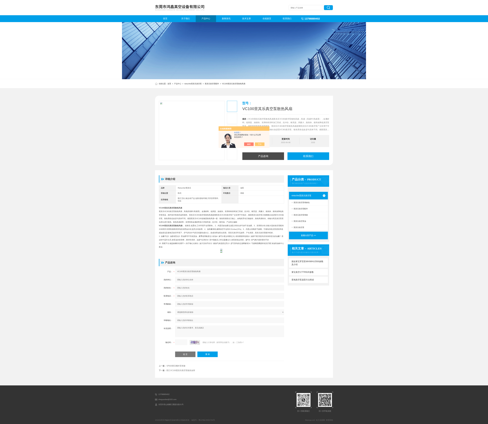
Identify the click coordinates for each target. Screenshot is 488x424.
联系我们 (287, 18)
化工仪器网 (320, 420)
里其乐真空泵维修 (301, 215)
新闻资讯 (226, 18)
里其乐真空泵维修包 (302, 202)
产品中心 (206, 18)
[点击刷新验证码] (195, 342)
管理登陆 (329, 420)
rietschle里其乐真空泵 (193, 84)
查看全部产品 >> (308, 235)
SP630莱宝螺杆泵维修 (175, 366)
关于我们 (185, 18)
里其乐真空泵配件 (212, 84)
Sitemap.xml (310, 420)
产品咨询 (263, 156)
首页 (165, 18)
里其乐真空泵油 (300, 221)
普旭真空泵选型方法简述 (303, 280)
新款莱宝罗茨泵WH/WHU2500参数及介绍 (307, 263)
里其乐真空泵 (299, 227)
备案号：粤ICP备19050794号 (203, 420)
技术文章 (246, 18)
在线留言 (267, 18)
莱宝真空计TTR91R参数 (303, 272)
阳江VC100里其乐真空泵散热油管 (180, 370)
